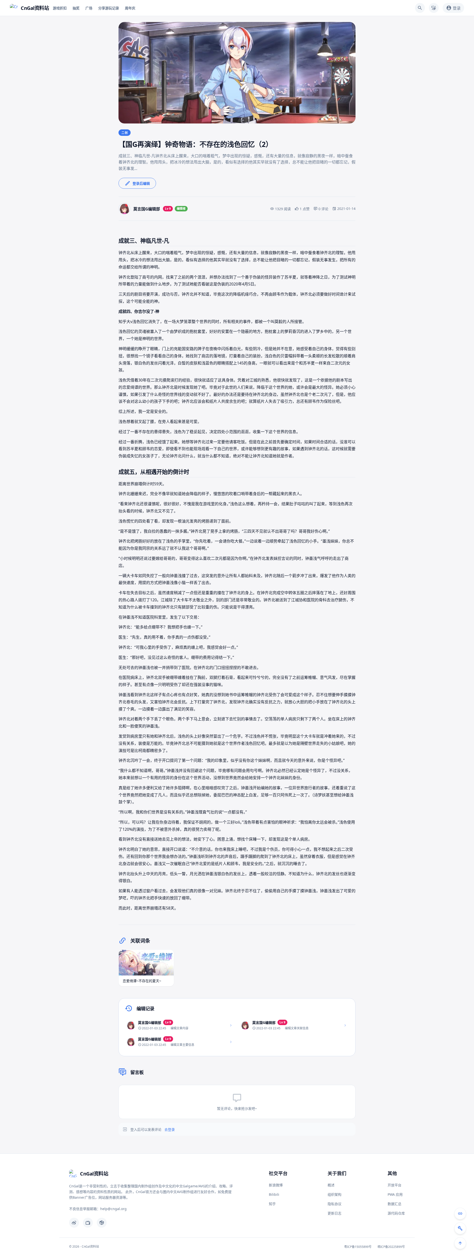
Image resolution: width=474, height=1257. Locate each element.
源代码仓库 (396, 1213)
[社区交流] (460, 1213)
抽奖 (76, 8)
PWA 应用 (395, 1194)
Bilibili (274, 1194)
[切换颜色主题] (434, 8)
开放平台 (394, 1185)
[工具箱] (460, 1228)
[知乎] (102, 1223)
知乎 (272, 1203)
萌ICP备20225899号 (391, 1247)
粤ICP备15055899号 (358, 1247)
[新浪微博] (74, 1223)
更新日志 (334, 1213)
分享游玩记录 (108, 8)
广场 (88, 8)
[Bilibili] (88, 1223)
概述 (331, 1185)
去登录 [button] (169, 1129)
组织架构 (334, 1194)
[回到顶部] (460, 1243)
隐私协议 (334, 1203)
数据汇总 (394, 1203)
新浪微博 (276, 1185)
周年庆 (130, 8)
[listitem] (180, 1025)
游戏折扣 (60, 8)
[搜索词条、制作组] (420, 8)
